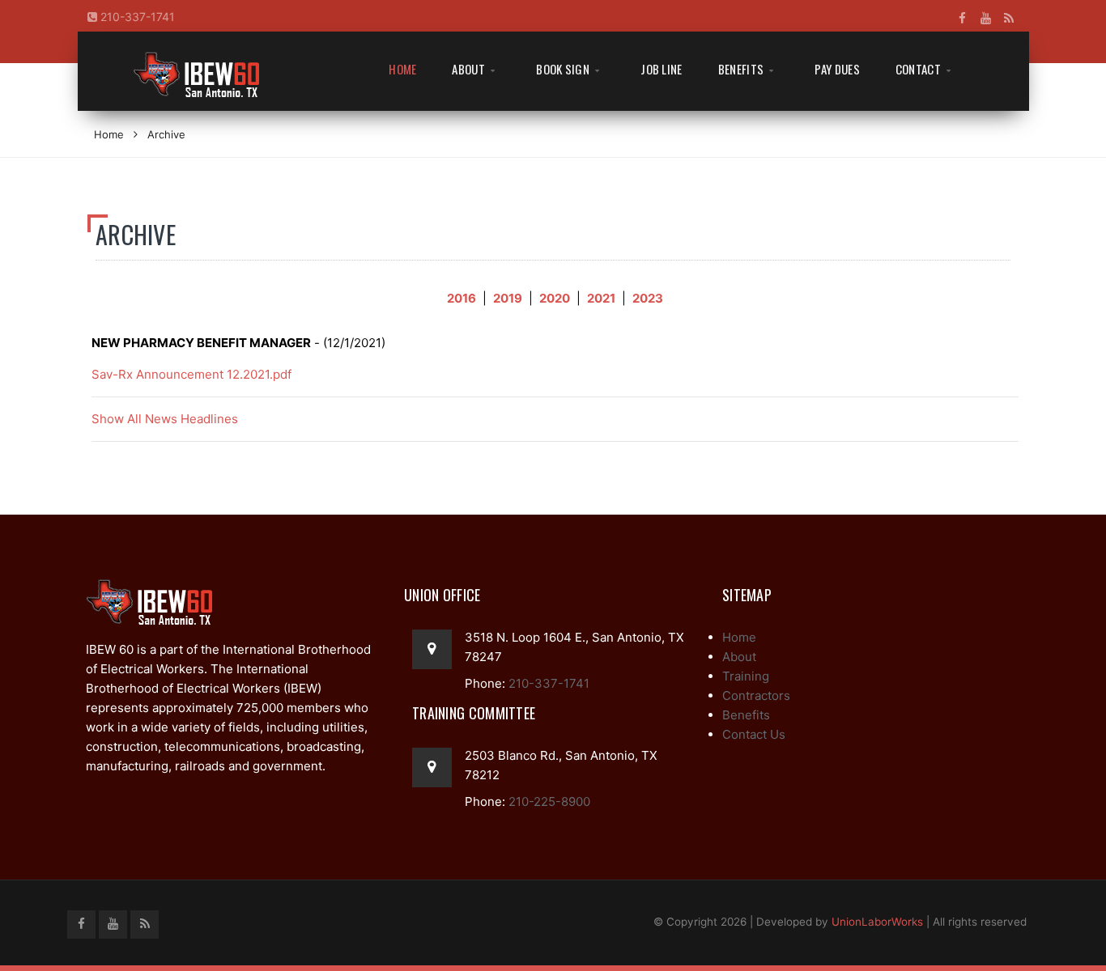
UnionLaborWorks (877, 921)
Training (745, 676)
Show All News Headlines (164, 418)
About (468, 69)
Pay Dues (837, 69)
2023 (647, 298)
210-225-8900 (547, 801)
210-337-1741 (136, 16)
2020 (554, 298)
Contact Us (753, 734)
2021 (601, 298)
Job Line (661, 69)
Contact (918, 69)
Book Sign (562, 69)
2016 (461, 298)
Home (402, 69)
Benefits (741, 69)
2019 (507, 298)
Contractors (756, 695)
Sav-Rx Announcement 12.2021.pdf (191, 374)
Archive (166, 134)
